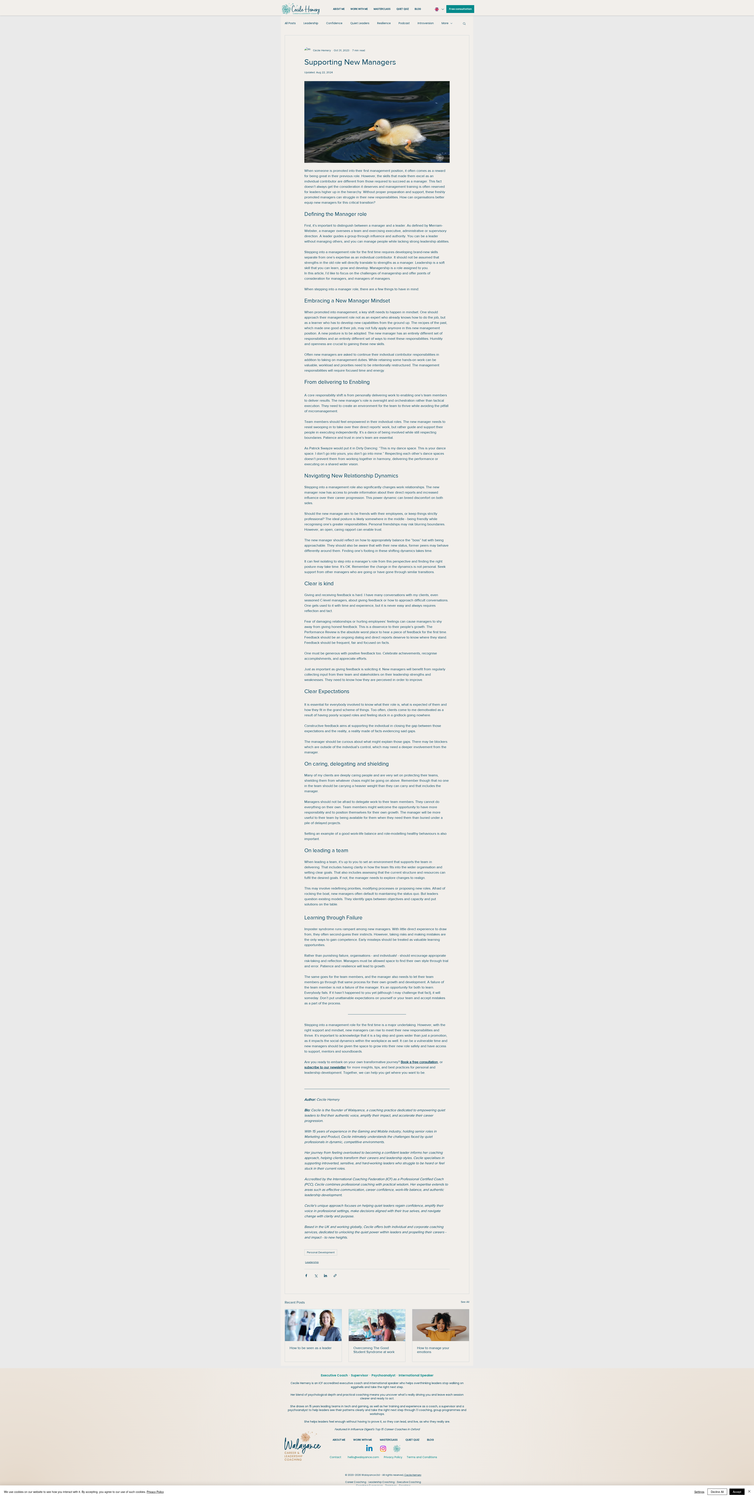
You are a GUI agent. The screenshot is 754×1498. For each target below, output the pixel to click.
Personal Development (321, 1252)
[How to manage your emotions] (440, 1325)
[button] (464, 23)
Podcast (404, 23)
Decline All (717, 1492)
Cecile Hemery (412, 1475)
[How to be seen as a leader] (313, 1325)
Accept (737, 1492)
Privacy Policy (155, 1492)
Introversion (426, 23)
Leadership (311, 23)
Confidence (334, 23)
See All (465, 1301)
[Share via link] (335, 1275)
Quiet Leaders (359, 23)
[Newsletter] (397, 1449)
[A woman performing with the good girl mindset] (377, 1325)
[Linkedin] (369, 1449)
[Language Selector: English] (439, 9)
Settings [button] (699, 1492)
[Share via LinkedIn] (325, 1275)
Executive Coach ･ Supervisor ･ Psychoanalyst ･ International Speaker (377, 1375)
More (445, 23)
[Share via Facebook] (306, 1275)
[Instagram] (383, 1449)
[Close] (749, 1492)
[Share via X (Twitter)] (316, 1275)
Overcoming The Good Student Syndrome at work (373, 1350)
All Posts (290, 23)
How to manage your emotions (433, 1350)
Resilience (384, 23)
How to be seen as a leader (311, 1348)
